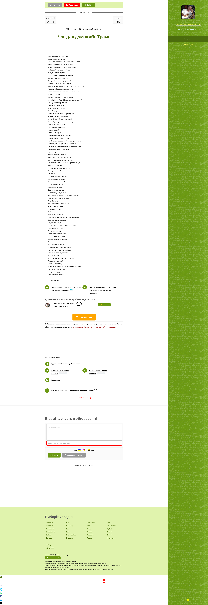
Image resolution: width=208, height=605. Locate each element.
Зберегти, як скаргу (75, 455)
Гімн (68, 529)
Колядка (69, 538)
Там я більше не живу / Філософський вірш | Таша (72, 390)
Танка (109, 535)
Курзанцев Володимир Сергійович (188, 24)
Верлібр (69, 526)
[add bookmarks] (104, 584)
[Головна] (104, 580)
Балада (49, 538)
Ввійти (90, 5)
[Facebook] (104, 599)
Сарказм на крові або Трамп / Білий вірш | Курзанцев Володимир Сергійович (102, 290)
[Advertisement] (84, 344)
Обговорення (188, 45)
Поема (89, 538)
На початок (188, 39)
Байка (48, 535)
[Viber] (104, 589)
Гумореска (55, 380)
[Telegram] (104, 592)
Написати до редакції (53, 557)
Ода (88, 526)
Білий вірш (50, 532)
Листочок (50, 526)
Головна (56, 5)
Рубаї (109, 529)
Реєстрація (73, 5)
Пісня (89, 529)
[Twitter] (104, 603)
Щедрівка (50, 548)
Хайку (48, 545)
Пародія (90, 532)
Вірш (68, 523)
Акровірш (50, 529)
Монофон (91, 523)
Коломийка (71, 535)
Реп (108, 523)
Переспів (90, 535)
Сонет (109, 532)
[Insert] (79, 450)
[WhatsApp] (104, 596)
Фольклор (111, 538)
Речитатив (111, 526)
